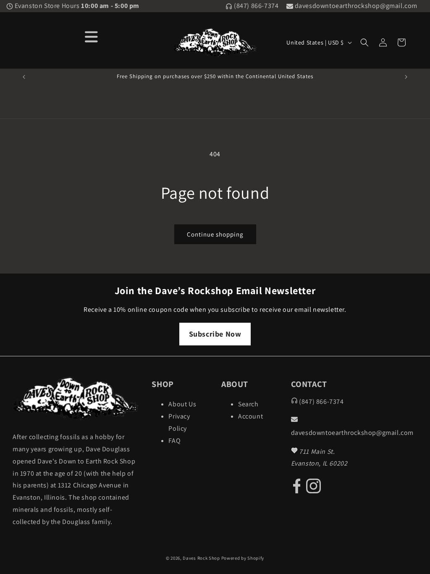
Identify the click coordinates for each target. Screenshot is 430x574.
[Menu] (91, 36)
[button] (364, 42)
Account (250, 416)
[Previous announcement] (24, 77)
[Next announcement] (406, 77)
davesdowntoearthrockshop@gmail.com (355, 5)
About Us (182, 404)
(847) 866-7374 (255, 5)
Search (248, 404)
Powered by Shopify (243, 558)
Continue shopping (215, 234)
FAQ (174, 440)
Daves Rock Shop (201, 558)
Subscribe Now (215, 334)
